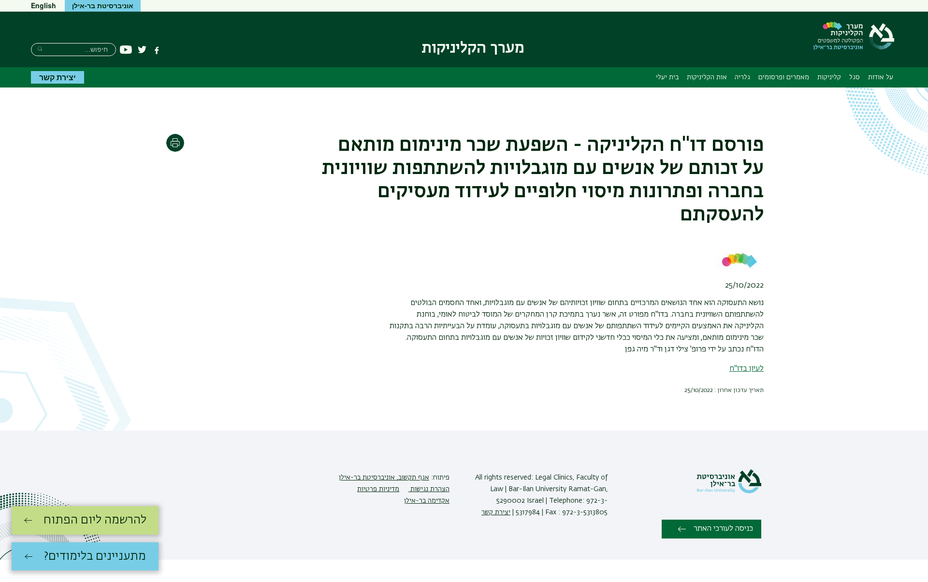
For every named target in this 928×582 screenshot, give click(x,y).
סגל (854, 77)
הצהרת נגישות (429, 489)
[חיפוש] (40, 48)
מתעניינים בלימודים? (95, 556)
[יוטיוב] (126, 50)
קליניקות (829, 77)
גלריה (742, 77)
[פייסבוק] (156, 50)
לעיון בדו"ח (746, 369)
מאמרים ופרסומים (783, 77)
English (43, 5)
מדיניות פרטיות (378, 489)
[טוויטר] (142, 50)
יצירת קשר (57, 77)
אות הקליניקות (707, 77)
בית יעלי (667, 77)
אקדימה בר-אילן (427, 500)
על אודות (880, 77)
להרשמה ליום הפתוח (95, 520)
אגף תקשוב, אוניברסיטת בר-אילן (384, 477)
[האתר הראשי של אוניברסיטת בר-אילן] (728, 491)
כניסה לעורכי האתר (723, 529)
